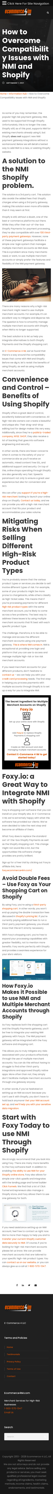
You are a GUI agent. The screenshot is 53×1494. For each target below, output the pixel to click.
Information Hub (18, 93)
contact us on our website (21, 1262)
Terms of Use (13, 1369)
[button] (4, 3)
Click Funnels (9, 1186)
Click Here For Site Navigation (28, 4)
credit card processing (14, 678)
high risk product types (15, 606)
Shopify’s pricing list (27, 916)
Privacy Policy (14, 1361)
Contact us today (30, 500)
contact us (8, 674)
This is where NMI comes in (27, 644)
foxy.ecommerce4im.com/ (17, 870)
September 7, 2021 (15, 83)
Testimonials (13, 1354)
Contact (11, 1376)
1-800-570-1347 (37, 1266)
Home (3, 93)
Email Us (8, 1412)
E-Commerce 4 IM (15, 351)
